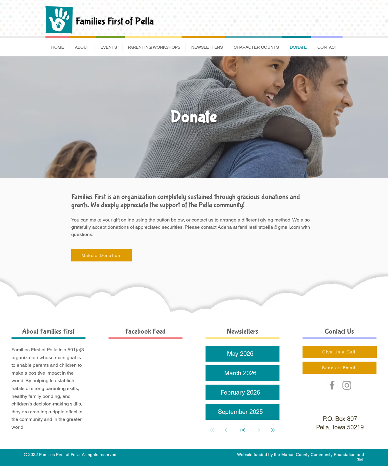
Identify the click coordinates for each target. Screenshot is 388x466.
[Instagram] (347, 385)
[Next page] (258, 430)
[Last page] (273, 430)
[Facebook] (332, 385)
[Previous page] (226, 430)
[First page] (211, 430)
